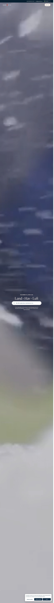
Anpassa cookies (30, 599)
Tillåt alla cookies (38, 599)
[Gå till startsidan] (7, 5)
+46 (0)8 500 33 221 (30, 1)
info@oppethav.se (39, 1)
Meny (48, 4)
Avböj (47, 599)
